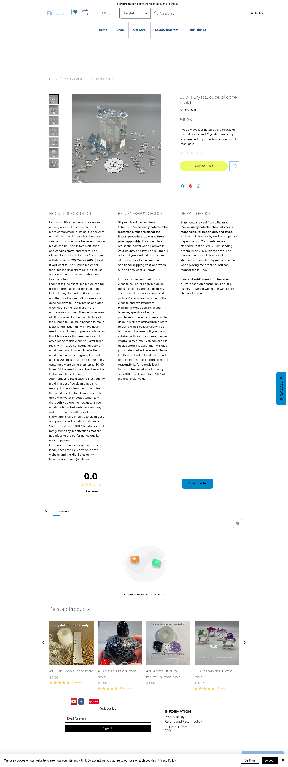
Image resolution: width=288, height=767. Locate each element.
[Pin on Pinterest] (190, 186)
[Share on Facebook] (182, 186)
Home (53, 79)
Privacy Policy (166, 760)
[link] (85, 12)
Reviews (281, 388)
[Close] (282, 760)
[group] (144, 655)
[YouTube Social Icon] (74, 701)
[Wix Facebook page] (81, 701)
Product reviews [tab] (56, 511)
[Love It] (75, 12)
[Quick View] (71, 643)
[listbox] (109, 13)
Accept (269, 760)
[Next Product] (244, 642)
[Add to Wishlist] (234, 166)
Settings (250, 760)
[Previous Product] (43, 642)
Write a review (197, 483)
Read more (187, 144)
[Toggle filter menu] (237, 523)
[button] (109, 13)
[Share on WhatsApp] (198, 186)
